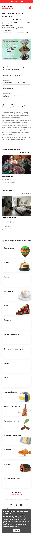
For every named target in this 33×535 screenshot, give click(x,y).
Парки (6, 363)
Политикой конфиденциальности (14, 525)
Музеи (6, 306)
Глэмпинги (8, 320)
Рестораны (8, 291)
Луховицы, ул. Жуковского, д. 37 (17, 32)
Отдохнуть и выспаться (13, 435)
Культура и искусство (12, 406)
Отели (6, 262)
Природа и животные (12, 421)
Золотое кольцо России (16, 1)
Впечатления (9, 248)
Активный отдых (10, 392)
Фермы (7, 464)
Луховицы (9, 25)
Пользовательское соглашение (16, 509)
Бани (6, 378)
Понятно (16, 530)
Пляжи (6, 277)
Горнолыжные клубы (12, 479)
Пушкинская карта (11, 334)
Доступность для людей (13, 349)
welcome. (16, 493)
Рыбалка (7, 450)
